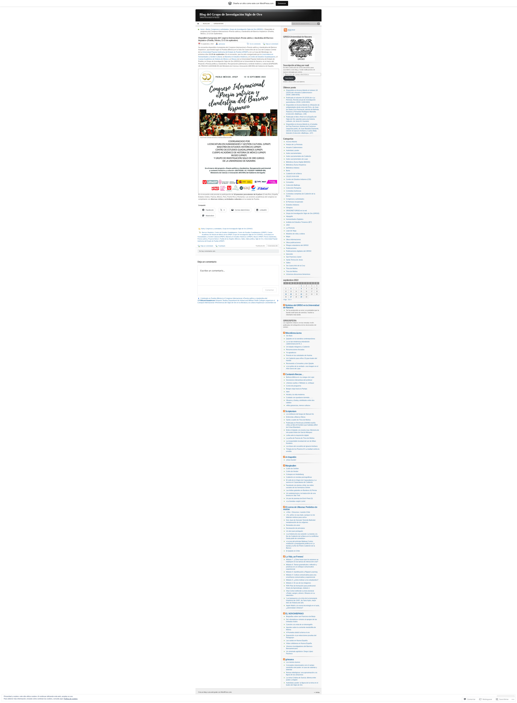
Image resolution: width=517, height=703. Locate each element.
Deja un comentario (272, 44)
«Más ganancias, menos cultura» (298, 405)
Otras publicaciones (293, 242)
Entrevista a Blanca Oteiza (295, 417)
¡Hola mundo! (291, 460)
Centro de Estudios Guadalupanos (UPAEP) (252, 232)
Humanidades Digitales (294, 219)
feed (291, 30)
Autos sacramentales (293, 153)
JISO (288, 225)
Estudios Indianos (292, 205)
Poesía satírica (202, 239)
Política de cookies (71, 699)
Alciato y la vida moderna (295, 395)
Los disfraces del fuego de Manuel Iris (300, 414)
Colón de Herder (292, 471)
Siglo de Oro (259, 239)
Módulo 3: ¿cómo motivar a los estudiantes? (302, 580)
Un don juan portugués (294, 531)
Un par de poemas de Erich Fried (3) (299, 498)
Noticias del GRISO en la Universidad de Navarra (301, 306)
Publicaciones (291, 248)
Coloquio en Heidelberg (295, 474)
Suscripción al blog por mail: (296, 65)
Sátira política (250, 239)
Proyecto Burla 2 (213, 239)
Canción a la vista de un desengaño (299, 624)
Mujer (288, 237)
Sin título (289, 336)
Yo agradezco (291, 353)
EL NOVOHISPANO (294, 613)
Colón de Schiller (292, 469)
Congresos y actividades (220, 29)
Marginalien (290, 465)
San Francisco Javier (293, 257)
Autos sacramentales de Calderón (298, 156)
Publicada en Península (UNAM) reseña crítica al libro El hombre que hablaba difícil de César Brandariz (302, 425)
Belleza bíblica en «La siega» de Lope (300, 377)
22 (301, 294)
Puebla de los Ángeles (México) (230, 239)
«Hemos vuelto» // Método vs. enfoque (300, 383)
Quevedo (289, 254)
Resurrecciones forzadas (295, 350)
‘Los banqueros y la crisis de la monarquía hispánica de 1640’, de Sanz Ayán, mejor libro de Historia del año (301, 600)
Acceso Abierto (291, 142)
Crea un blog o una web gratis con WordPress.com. (215, 692)
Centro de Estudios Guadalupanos (262, 57)
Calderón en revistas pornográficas (299, 477)
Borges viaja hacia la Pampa (296, 389)
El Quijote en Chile (293, 551)
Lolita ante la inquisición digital (297, 435)
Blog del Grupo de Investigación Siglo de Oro (231, 14)
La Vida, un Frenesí (294, 556)
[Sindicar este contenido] (284, 305)
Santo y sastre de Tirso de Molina (298, 420)
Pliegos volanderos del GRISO (297, 245)
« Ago (285, 299)
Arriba (317, 692)
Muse (234, 59)
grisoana (289, 659)
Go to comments (255, 44)
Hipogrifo (289, 216)
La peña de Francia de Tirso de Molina (300, 438)
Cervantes (290, 182)
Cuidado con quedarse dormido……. (299, 397)
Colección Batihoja (293, 185)
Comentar (269, 290)
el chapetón (290, 457)
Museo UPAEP (258, 237)
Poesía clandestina (270, 237)
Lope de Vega (291, 231)
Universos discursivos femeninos (298, 274)
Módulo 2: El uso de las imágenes (298, 583)
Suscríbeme (289, 78)
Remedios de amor (293, 525)
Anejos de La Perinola (294, 144)
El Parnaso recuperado (294, 202)
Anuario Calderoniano (294, 147)
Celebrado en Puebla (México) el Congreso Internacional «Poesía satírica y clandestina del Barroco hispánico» (233, 298)
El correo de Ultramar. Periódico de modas (300, 508)
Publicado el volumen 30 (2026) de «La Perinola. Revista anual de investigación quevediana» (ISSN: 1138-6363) (301, 100)
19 (286, 294)
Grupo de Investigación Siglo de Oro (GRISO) (246, 29)
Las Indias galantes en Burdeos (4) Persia (301, 490)
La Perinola (290, 228)
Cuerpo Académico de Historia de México (213, 59)
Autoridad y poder (292, 150)
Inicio (198, 24)
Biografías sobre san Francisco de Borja (300, 616)
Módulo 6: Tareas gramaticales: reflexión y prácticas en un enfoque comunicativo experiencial (301, 567)
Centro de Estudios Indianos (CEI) (298, 179)
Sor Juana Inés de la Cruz (295, 266)
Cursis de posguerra (293, 386)
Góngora (289, 208)
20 (291, 294)
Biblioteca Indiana (292, 168)
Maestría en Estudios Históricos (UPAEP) (239, 237)
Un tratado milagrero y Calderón (298, 347)
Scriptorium (290, 411)
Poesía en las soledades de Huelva (299, 355)
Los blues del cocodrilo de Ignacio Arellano (302, 446)
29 (301, 297)
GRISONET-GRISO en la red (296, 211)
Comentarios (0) (272, 246)
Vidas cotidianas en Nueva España (299, 643)
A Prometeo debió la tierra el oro (298, 632)
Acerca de (206, 23)
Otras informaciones (293, 239)
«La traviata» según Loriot (295, 501)
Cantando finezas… (294, 374)
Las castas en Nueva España (297, 641)
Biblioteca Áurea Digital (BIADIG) (298, 162)
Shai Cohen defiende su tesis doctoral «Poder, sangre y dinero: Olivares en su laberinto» (300, 593)
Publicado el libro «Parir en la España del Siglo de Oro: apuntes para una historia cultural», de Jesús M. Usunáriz (301, 119)
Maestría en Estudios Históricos (236, 57)
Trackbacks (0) (260, 246)
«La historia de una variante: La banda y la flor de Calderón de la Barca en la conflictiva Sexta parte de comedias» (302, 536)
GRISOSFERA (218, 23)
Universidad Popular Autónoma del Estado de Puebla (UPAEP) (225, 52)
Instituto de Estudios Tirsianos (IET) (299, 222)
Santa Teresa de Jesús (294, 260)
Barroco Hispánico (208, 232)
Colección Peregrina (293, 188)
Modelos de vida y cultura (295, 234)
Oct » (290, 299)
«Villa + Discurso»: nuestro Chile (298, 512)
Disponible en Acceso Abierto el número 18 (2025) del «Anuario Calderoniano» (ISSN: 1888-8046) (302, 92)
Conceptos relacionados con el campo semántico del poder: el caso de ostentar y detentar (301, 667)
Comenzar (282, 3)
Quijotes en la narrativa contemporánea (300, 339)
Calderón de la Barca (294, 174)
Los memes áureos (293, 662)
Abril (287, 392)
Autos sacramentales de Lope (297, 159)
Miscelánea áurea (293, 333)
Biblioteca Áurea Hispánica (296, 165)
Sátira (243, 239)
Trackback (221, 246)
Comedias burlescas (293, 191)
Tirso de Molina (291, 268)
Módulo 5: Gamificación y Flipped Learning (301, 572)
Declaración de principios (295, 528)
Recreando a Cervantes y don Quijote (300, 363)
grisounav (222, 44)
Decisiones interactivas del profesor (299, 380)
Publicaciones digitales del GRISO (298, 251)
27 (291, 297)
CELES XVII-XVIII (292, 176)
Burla (208, 29)
